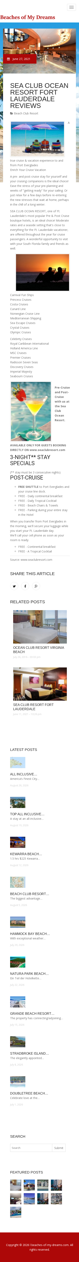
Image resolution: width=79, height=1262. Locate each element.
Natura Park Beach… (29, 973)
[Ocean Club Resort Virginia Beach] (40, 626)
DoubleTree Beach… (29, 1093)
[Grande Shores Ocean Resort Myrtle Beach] (56, 1198)
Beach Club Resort (25, 113)
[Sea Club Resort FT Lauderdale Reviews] (15, 1198)
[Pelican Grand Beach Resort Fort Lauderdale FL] (56, 1185)
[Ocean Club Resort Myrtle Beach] (42, 1185)
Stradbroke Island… (29, 1053)
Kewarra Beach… (26, 854)
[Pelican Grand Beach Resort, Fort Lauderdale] (42, 1198)
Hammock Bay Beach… (30, 934)
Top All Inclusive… (27, 814)
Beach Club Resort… (29, 894)
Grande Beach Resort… (32, 1013)
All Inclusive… (23, 774)
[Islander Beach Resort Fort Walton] (15, 1212)
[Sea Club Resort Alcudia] (29, 1198)
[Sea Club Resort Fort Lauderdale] (40, 684)
